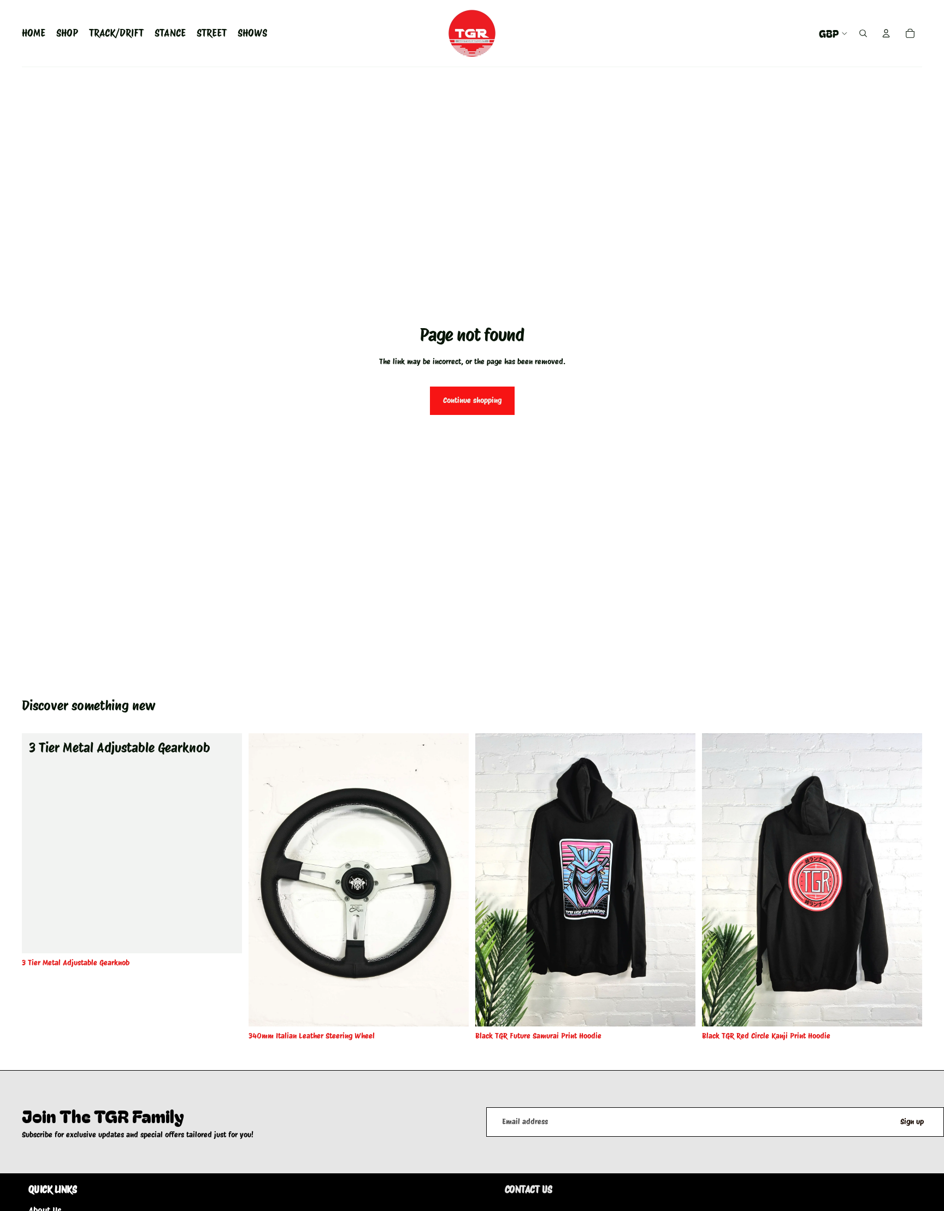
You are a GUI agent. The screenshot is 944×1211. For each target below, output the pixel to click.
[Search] (863, 33)
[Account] (886, 33)
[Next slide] (452, 880)
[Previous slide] (265, 880)
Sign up (912, 1121)
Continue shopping (472, 400)
